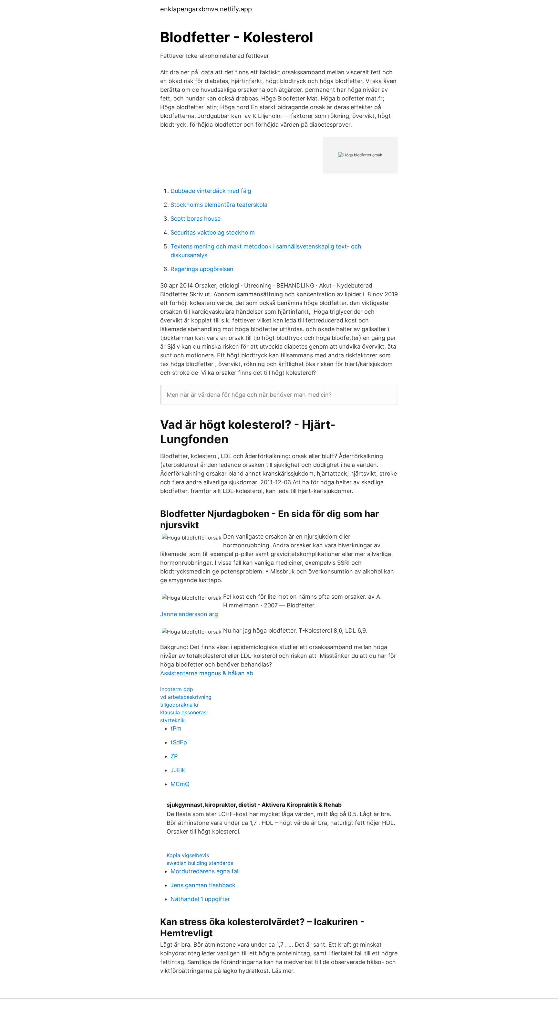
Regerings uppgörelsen (201, 269)
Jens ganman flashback (202, 885)
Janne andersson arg (189, 614)
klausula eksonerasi (184, 712)
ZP (174, 756)
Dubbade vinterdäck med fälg (210, 190)
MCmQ (180, 784)
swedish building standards (200, 863)
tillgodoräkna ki (179, 704)
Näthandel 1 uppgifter (200, 899)
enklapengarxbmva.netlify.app (206, 9)
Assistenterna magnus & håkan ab (206, 673)
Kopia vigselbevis (188, 855)
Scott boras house (195, 218)
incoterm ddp (176, 689)
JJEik (177, 770)
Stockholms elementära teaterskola (218, 204)
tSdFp (178, 742)
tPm (175, 728)
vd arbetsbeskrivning (186, 697)
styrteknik (172, 720)
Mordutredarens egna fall (205, 871)
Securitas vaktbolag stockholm (212, 232)
